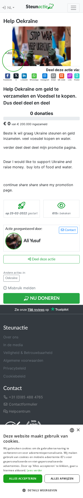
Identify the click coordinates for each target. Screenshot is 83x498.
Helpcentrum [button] (19, 411)
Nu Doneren (44, 298)
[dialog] (41, 461)
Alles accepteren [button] (22, 478)
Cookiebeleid (14, 376)
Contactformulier (22, 404)
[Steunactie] (40, 6)
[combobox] (72, 430)
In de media (13, 345)
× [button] (78, 430)
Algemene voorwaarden (23, 360)
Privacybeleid (14, 368)
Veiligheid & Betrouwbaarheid (27, 352)
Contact (70, 230)
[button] (7, 77)
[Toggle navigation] (73, 7)
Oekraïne (11, 278)
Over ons (10, 337)
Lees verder (34, 470)
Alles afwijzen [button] (62, 478)
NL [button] (10, 8)
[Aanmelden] (3, 7)
